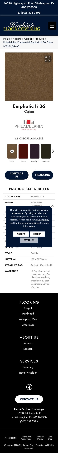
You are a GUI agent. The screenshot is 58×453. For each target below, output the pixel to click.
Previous (4, 149)
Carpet (28, 39)
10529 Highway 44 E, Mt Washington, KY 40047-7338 (29, 5)
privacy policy (42, 219)
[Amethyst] (34, 151)
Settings (29, 240)
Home (6, 39)
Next (53, 149)
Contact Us (17, 175)
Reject (37, 234)
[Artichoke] (46, 151)
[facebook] (29, 388)
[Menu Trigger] (52, 26)
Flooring (17, 39)
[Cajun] (12, 151)
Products (39, 39)
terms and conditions (28, 223)
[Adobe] (23, 151)
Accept (21, 234)
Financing (42, 175)
